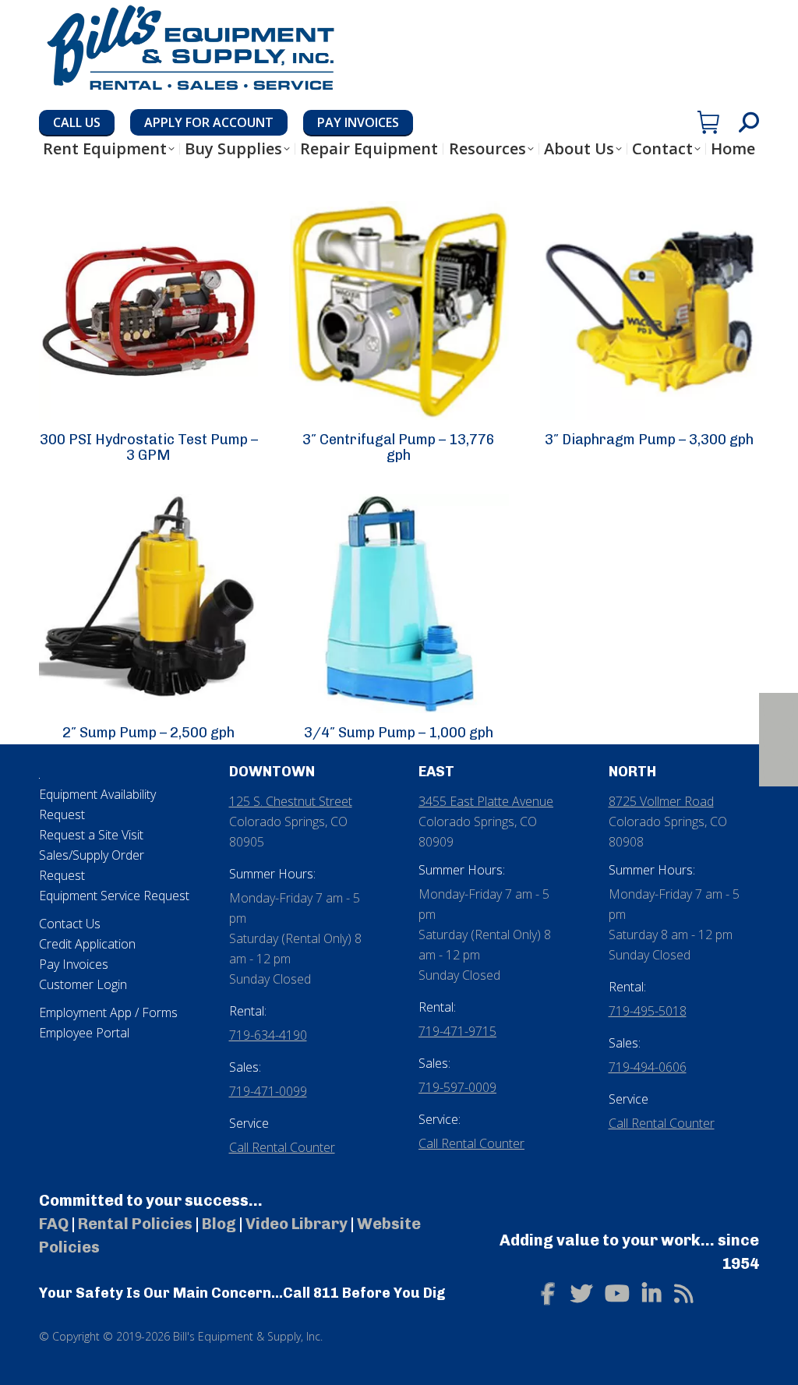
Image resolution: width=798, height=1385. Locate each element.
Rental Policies (135, 1223)
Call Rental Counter (282, 1147)
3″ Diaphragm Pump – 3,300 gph (649, 439)
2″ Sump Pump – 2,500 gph (148, 732)
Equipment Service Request (114, 895)
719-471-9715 (457, 1031)
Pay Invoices (73, 964)
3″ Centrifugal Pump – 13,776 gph (398, 447)
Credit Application (87, 943)
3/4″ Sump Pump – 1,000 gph (398, 732)
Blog (219, 1223)
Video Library (296, 1223)
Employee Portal (84, 1032)
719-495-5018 (648, 1010)
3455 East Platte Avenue (485, 801)
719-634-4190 (268, 1035)
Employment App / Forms (108, 1012)
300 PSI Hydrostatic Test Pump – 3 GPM (149, 447)
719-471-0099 (268, 1091)
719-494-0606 (648, 1067)
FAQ (54, 1223)
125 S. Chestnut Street (290, 801)
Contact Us (70, 923)
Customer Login (83, 984)
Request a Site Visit (91, 834)
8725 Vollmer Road (661, 801)
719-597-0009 (457, 1087)
